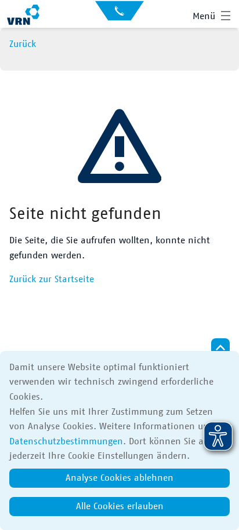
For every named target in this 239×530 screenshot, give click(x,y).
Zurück (22, 44)
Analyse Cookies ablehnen (119, 478)
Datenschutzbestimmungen (66, 441)
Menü (204, 16)
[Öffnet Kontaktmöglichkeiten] (119, 14)
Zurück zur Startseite (51, 279)
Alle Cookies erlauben (120, 506)
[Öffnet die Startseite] (23, 16)
